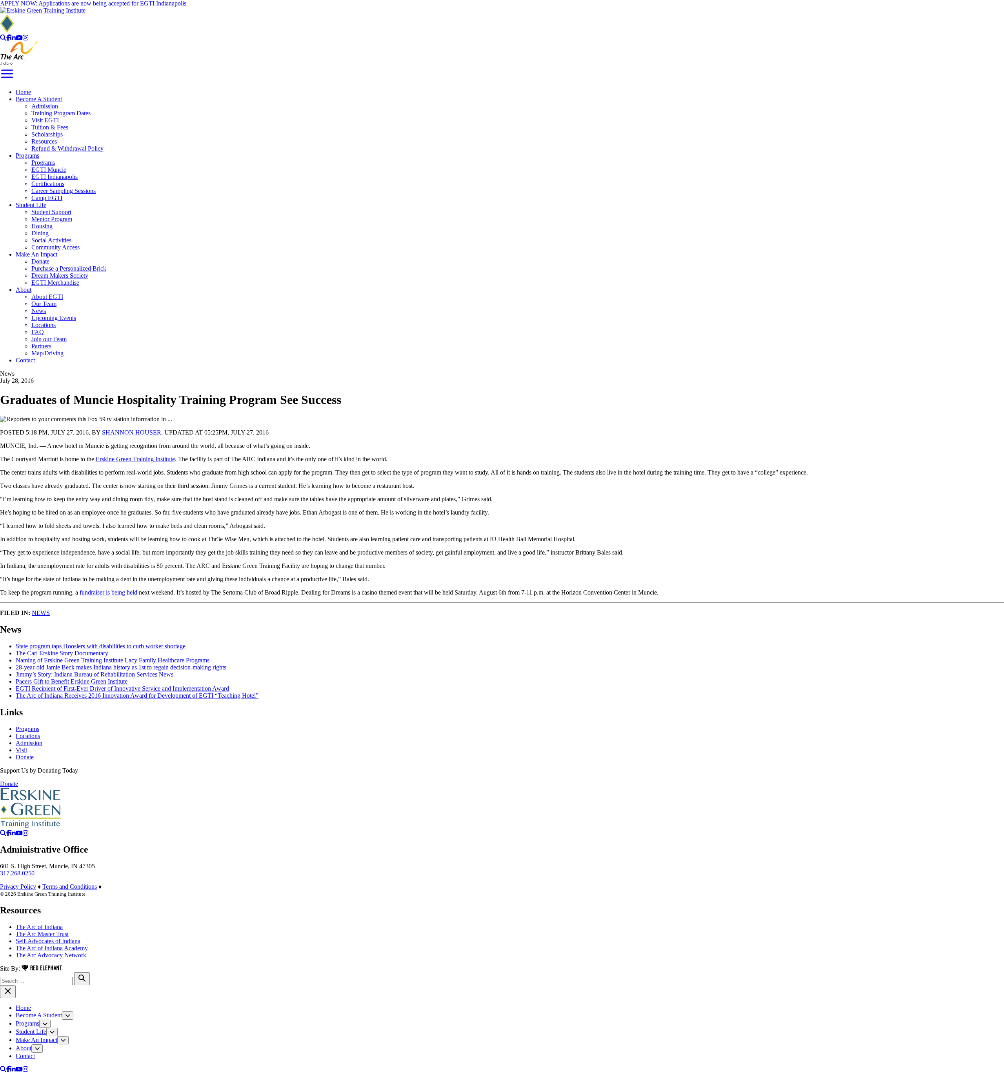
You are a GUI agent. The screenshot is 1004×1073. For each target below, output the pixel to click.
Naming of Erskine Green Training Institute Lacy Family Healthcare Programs (112, 660)
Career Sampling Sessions (63, 190)
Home (23, 92)
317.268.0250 (17, 873)
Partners (41, 346)
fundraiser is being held (108, 592)
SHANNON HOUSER (131, 432)
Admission (44, 106)
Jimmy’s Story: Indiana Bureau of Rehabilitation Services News (94, 674)
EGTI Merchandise (55, 282)
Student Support (51, 212)
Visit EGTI (45, 120)
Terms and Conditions (69, 886)
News (38, 310)
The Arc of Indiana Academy (52, 948)
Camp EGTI (46, 198)
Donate (40, 261)
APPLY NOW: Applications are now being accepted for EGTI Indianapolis (93, 3)
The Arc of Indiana (39, 927)
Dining (40, 233)
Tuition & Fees (49, 127)
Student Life (31, 205)
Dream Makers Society (59, 275)
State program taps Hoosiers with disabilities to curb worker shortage (101, 646)
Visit (21, 750)
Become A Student (39, 99)
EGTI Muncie (48, 169)
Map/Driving (47, 353)
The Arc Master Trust (42, 934)
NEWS (41, 612)
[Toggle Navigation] (7, 78)
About (23, 289)
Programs (27, 155)
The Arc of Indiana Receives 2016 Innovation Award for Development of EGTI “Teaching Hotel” (137, 695)
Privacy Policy (18, 886)
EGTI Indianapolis (54, 176)
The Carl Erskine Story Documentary (62, 653)
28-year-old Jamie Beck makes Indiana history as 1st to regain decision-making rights (121, 667)
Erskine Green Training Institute (135, 459)
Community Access (55, 247)
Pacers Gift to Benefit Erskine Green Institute (71, 681)
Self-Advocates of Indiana (48, 941)
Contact (25, 360)
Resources (44, 141)
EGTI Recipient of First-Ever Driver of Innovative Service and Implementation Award (122, 688)
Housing (42, 226)
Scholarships (47, 134)
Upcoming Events (53, 318)
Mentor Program (51, 219)
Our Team (43, 303)
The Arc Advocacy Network (51, 955)
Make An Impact (36, 254)
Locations (43, 325)
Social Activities (51, 240)
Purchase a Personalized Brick (68, 268)
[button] (67, 1015)
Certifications (47, 183)
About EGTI (47, 296)
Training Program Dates (61, 113)
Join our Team (49, 339)
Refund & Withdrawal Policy (67, 148)
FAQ (37, 332)
